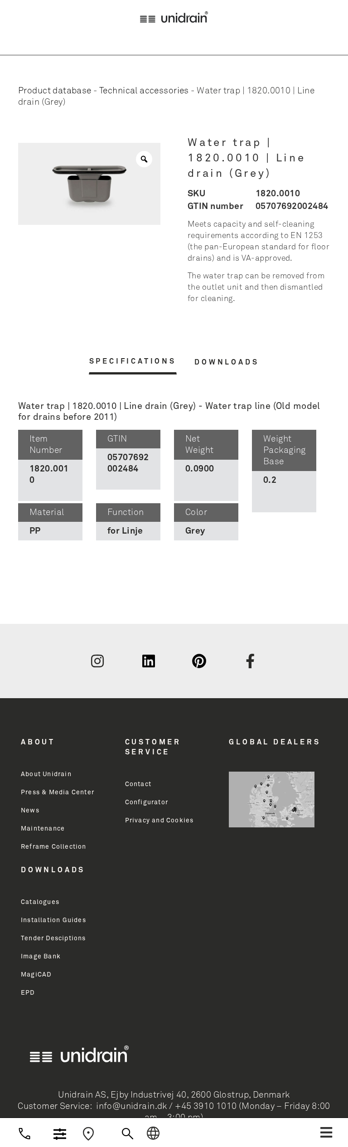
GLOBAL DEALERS (274, 742)
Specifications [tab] (132, 361)
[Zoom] (144, 159)
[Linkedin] (148, 661)
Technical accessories (144, 91)
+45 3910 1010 (206, 1106)
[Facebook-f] (250, 661)
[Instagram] (97, 661)
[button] (326, 1132)
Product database (55, 91)
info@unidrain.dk (131, 1106)
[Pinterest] (199, 661)
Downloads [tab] (226, 362)
